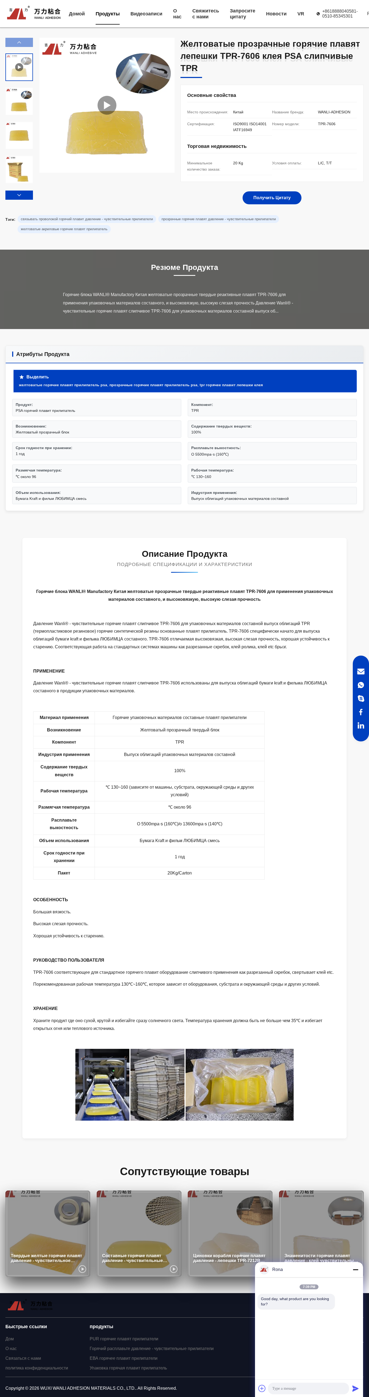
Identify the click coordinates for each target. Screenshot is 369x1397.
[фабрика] (107, 105)
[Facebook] (360, 712)
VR (300, 13)
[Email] (360, 671)
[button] (19, 195)
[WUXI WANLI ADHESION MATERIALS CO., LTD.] (33, 13)
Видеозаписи (146, 13)
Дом (9, 1339)
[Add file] (262, 1388)
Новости (276, 13)
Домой (77, 13)
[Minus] (355, 1269)
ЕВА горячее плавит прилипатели (123, 1358)
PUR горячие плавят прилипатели (124, 1339)
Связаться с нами (23, 1358)
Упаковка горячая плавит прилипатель (128, 1368)
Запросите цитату (242, 13)
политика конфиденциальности (36, 1368)
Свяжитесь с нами (205, 13)
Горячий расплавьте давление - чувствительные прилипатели (152, 1348)
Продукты (108, 13)
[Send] (355, 1388)
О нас (177, 13)
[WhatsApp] (360, 685)
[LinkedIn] (360, 725)
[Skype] (360, 698)
